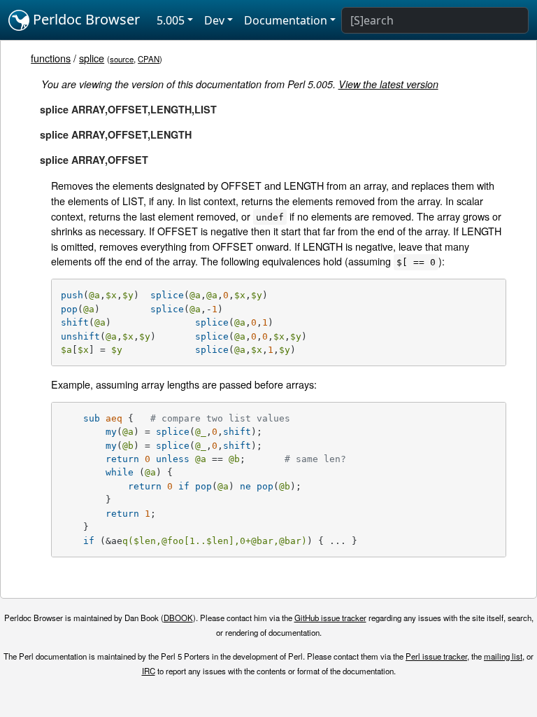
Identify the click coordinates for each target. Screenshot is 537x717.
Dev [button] (214, 20)
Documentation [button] (285, 20)
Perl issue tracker (436, 656)
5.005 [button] (171, 20)
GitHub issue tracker (330, 617)
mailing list (503, 656)
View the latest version (388, 84)
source (122, 58)
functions (51, 57)
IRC (148, 670)
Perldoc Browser (84, 19)
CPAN (148, 58)
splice (91, 57)
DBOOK (178, 617)
